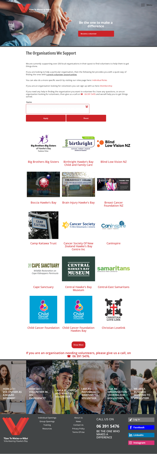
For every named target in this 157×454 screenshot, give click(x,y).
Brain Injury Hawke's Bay (78, 202)
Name (29, 102)
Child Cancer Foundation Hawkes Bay (78, 329)
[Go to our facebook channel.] (141, 428)
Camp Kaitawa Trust (43, 243)
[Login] (141, 420)
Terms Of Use (78, 432)
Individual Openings (47, 417)
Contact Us (78, 424)
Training (47, 424)
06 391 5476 (90, 94)
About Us (78, 417)
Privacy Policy (78, 428)
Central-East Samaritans (113, 287)
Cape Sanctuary (43, 287)
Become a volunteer (89, 33)
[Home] (34, 9)
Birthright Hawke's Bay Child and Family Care (78, 163)
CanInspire (114, 243)
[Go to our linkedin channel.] (141, 436)
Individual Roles (99, 80)
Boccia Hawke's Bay (43, 202)
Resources (47, 428)
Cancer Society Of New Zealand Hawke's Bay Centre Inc (78, 246)
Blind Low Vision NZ (114, 162)
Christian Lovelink (113, 328)
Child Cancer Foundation (43, 328)
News (78, 421)
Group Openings (47, 421)
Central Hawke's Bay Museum (78, 288)
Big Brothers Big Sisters (43, 162)
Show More (78, 344)
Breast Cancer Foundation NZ (113, 204)
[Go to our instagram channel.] (141, 444)
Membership (106, 85)
